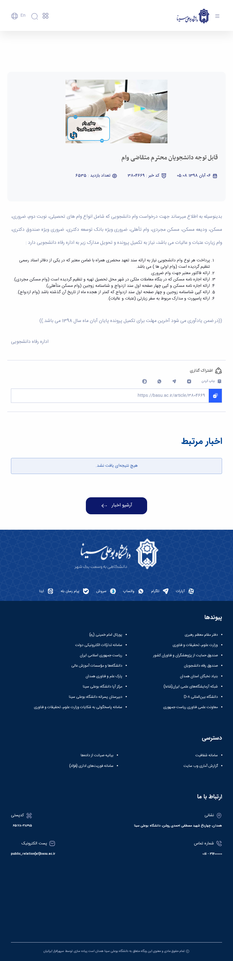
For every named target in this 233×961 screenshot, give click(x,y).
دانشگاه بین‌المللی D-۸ (201, 697)
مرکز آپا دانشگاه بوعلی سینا (102, 687)
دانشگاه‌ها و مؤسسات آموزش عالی (96, 666)
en (22, 15)
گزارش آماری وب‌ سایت (201, 766)
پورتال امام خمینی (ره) (105, 635)
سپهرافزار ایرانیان (53, 951)
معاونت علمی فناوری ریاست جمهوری (190, 707)
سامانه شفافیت (206, 755)
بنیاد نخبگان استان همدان (199, 676)
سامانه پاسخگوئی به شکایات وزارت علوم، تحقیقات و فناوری (78, 707)
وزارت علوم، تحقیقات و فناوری (195, 645)
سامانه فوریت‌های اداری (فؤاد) (91, 766)
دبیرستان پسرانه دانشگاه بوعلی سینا (95, 697)
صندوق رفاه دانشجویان (201, 666)
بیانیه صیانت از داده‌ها (97, 755)
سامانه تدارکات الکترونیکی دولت (98, 645)
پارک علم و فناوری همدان (104, 676)
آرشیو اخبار (122, 505)
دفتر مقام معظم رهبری (201, 635)
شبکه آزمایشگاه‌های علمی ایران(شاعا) (191, 687)
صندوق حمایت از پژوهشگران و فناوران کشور (185, 655)
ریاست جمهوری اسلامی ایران (101, 655)
